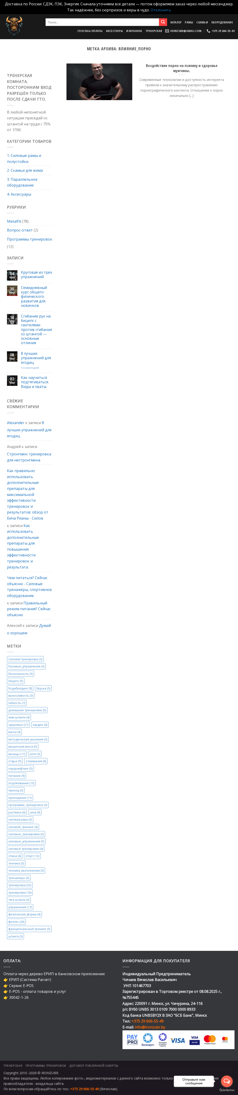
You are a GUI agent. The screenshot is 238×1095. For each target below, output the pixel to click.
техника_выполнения (26, 871)
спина (14, 856)
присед (15, 790)
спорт (32, 856)
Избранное (134, 31)
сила (35, 812)
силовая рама (20, 820)
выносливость (20, 696)
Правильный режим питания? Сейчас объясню (29, 608)
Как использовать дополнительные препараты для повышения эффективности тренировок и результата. (23, 546)
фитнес (16, 922)
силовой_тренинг (23, 827)
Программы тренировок (29, 239)
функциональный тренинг (29, 929)
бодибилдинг (20, 688)
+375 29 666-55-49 (148, 1021)
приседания (20, 798)
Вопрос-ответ (20, 230)
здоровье (18, 725)
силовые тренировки (25, 849)
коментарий (30, 367)
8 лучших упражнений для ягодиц (36, 358)
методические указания (27, 739)
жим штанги (19, 717)
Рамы (189, 22)
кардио (40, 725)
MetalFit (14, 221)
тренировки (19, 892)
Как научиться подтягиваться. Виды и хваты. (35, 382)
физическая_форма (24, 914)
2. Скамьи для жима (25, 170)
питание (16, 776)
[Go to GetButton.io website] (226, 1090)
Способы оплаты (90, 31)
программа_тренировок (27, 805)
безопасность (20, 674)
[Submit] (163, 22)
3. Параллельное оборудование (22, 182)
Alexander (15, 422)
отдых (14, 761)
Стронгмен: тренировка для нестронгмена (29, 457)
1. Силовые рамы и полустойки (24, 158)
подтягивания (21, 783)
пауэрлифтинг (20, 768)
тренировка (19, 885)
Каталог (176, 22)
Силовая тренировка (25, 659)
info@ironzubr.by (150, 1027)
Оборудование (222, 22)
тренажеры (18, 878)
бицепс (15, 681)
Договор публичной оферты (93, 1066)
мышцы (16, 754)
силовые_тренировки (26, 834)
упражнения (20, 907)
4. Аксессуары (19, 194)
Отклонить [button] (161, 10)
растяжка (16, 812)
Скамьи (202, 22)
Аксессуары (114, 31)
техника (16, 863)
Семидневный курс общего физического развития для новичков (34, 297)
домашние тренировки (27, 710)
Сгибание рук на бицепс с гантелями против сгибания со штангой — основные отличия (36, 329)
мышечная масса (22, 747)
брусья (43, 688)
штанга (15, 936)
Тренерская (153, 31)
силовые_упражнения (26, 841)
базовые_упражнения (26, 666)
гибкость (16, 703)
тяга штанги (18, 900)
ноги (35, 754)
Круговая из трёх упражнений (36, 274)
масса (14, 732)
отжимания (36, 761)
